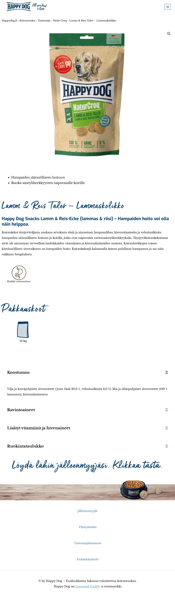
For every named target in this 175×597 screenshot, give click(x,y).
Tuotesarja (44, 20)
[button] (169, 34)
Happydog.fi (9, 20)
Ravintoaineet (21, 410)
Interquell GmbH (87, 586)
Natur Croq (60, 20)
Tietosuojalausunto (87, 543)
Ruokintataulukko (25, 446)
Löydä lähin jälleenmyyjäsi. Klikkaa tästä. (87, 465)
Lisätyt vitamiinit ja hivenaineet (38, 428)
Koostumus (18, 372)
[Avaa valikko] (167, 7)
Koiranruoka (27, 20)
